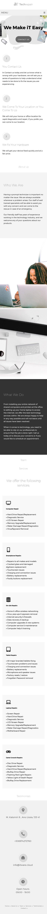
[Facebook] (18, 901)
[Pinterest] (29, 901)
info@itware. (20, 865)
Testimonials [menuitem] (37, 906)
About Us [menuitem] (14, 906)
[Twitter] (22, 901)
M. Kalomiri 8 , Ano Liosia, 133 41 (23, 817)
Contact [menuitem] (23, 908)
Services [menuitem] (28, 906)
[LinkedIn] (25, 901)
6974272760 (24, 841)
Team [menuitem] (21, 906)
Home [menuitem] (7, 906)
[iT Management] (24, 5)
